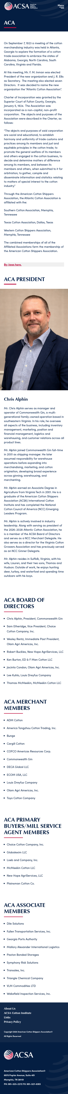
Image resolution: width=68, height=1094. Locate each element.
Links (7, 1017)
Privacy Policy (12, 1022)
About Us (9, 1008)
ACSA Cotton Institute (17, 1013)
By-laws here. (13, 264)
